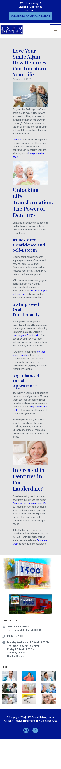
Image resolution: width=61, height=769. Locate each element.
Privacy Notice (47, 717)
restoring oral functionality (26, 335)
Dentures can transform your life (29, 503)
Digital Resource (49, 721)
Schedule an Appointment (31, 15)
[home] (11, 29)
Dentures (17, 139)
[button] (55, 29)
